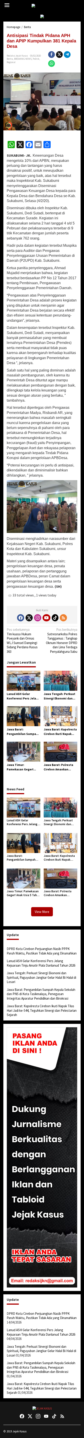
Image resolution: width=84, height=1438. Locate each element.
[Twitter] (29, 617)
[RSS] (63, 617)
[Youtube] (46, 617)
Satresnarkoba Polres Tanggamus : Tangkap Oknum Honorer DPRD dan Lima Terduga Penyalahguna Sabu (61, 640)
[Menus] (7, 5)
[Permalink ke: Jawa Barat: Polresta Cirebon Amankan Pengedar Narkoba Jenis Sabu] (60, 751)
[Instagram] (37, 617)
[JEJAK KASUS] (43, 6)
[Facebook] (20, 617)
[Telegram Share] (67, 54)
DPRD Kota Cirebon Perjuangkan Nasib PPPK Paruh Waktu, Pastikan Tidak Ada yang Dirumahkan (42, 951)
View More (42, 912)
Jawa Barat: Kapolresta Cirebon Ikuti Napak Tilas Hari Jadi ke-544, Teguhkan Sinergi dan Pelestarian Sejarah (60, 732)
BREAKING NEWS (23, 58)
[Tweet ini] (59, 54)
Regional (11, 62)
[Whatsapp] (51, 63)
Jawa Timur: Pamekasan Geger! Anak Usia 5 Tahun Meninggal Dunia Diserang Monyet (20, 767)
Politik (36, 58)
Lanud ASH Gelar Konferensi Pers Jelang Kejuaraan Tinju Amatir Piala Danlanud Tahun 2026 (23, 696)
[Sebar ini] (51, 54)
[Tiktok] (55, 617)
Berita (10, 58)
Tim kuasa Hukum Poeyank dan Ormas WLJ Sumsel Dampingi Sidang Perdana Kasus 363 (22, 640)
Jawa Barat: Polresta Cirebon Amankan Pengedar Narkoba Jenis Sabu (58, 767)
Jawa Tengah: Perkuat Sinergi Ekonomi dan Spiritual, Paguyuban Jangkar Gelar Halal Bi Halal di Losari (59, 696)
